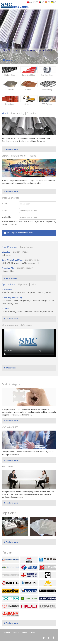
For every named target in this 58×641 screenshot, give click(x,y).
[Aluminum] (10, 84)
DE (54, 2)
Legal (24, 632)
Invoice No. (6, 217)
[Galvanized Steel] (29, 70)
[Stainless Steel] (47, 70)
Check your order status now (18, 233)
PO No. (6, 203)
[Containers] (10, 99)
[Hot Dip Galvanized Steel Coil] (15, 526)
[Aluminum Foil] (43, 526)
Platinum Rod (8, 271)
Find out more (11, 149)
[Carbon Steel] (10, 70)
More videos (11, 368)
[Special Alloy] (47, 84)
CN (30, 2)
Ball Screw (6, 255)
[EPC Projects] (47, 99)
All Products (10, 278)
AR (43, 2)
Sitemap (16, 632)
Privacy (32, 632)
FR (37, 2)
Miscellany (6, 252)
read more (9, 60)
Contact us (6, 632)
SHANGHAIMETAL (20, 7)
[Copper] (29, 84)
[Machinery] (29, 99)
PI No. (6, 210)
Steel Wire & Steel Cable (12, 260)
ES (49, 2)
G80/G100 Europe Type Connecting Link (20, 263)
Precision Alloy (9, 268)
